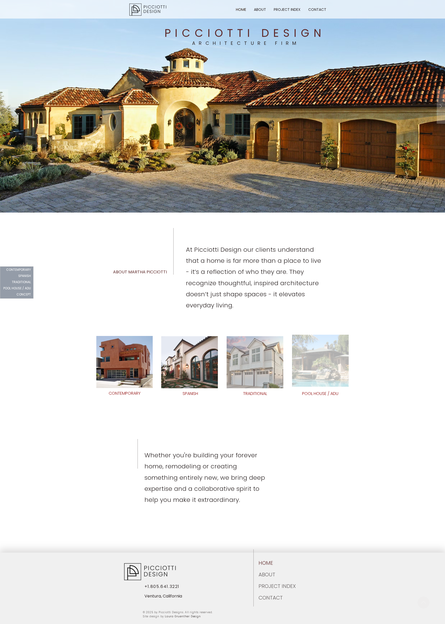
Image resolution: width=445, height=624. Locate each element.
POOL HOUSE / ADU (18, 288)
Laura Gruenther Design (183, 616)
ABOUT (267, 574)
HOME (266, 563)
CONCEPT (23, 294)
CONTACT (271, 597)
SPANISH (24, 276)
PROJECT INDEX (271, 586)
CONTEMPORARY (18, 269)
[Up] (423, 602)
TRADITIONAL (21, 282)
